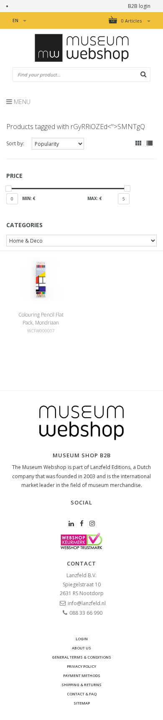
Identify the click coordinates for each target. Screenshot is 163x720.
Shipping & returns (81, 684)
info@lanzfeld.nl (87, 603)
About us (81, 648)
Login (82, 638)
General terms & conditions (81, 657)
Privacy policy (81, 666)
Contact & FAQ (82, 694)
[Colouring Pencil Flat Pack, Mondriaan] (40, 278)
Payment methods (81, 675)
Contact (81, 563)
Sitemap (82, 703)
